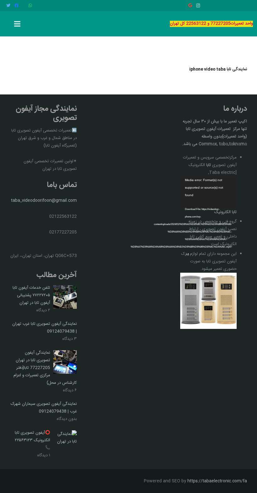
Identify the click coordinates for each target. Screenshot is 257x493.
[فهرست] (17, 24)
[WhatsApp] (30, 6)
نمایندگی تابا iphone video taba (218, 69)
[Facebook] (16, 6)
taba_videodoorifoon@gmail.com (44, 200)
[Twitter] (8, 6)
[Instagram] (198, 6)
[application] (208, 192)
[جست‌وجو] (6, 23)
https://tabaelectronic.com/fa (217, 481)
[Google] (190, 6)
